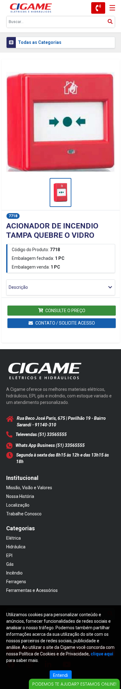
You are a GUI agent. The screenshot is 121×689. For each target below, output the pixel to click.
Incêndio (14, 572)
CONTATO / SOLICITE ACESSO (65, 323)
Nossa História (20, 496)
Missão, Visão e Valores (29, 487)
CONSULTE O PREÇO (65, 310)
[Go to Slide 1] (60, 192)
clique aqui (102, 653)
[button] (60, 122)
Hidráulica (15, 546)
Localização (17, 505)
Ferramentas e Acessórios (32, 590)
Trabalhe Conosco (24, 513)
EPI (9, 555)
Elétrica (13, 538)
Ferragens (16, 581)
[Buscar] (110, 22)
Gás (10, 564)
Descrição (18, 287)
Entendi (60, 675)
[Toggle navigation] (110, 8)
